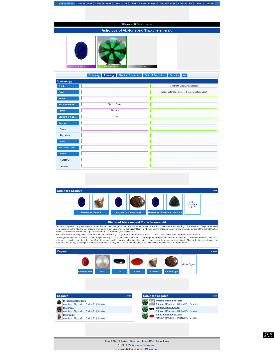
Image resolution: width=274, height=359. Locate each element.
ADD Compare (268, 334)
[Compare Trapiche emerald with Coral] (148, 316)
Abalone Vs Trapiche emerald (89, 229)
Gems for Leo (120, 3)
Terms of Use (148, 341)
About (115, 341)
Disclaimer (134, 341)
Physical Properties (130, 75)
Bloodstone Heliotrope (74, 301)
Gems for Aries (148, 3)
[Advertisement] (137, 13)
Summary (93, 75)
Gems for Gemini (103, 3)
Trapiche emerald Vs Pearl (169, 300)
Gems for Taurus (84, 3)
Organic (134, 3)
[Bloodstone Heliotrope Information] (59, 302)
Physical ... (79, 304)
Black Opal (68, 308)
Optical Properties (155, 75)
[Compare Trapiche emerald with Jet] (148, 309)
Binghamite (69, 315)
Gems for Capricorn (205, 3)
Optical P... (91, 304)
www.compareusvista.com (143, 345)
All (184, 75)
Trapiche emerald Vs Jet (168, 307)
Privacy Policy (162, 341)
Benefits (174, 75)
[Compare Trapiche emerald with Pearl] (148, 302)
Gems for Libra (185, 3)
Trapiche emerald (112, 66)
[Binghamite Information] (59, 316)
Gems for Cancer (167, 3)
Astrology (109, 75)
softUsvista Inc (150, 349)
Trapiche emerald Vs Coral (169, 314)
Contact (124, 341)
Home (107, 341)
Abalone (81, 66)
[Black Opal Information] (59, 309)
